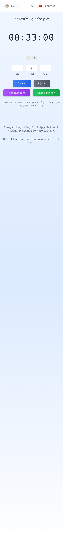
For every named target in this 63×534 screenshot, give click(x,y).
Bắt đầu (22, 83)
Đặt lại (41, 83)
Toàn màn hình (17, 92)
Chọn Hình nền (46, 92)
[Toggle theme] (31, 6)
